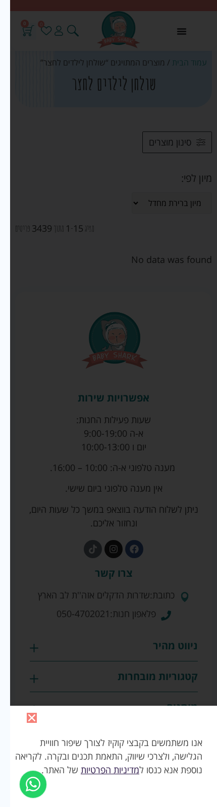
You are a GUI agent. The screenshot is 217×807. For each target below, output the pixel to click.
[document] (108, 403)
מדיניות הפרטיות (105, 770)
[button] (27, 718)
